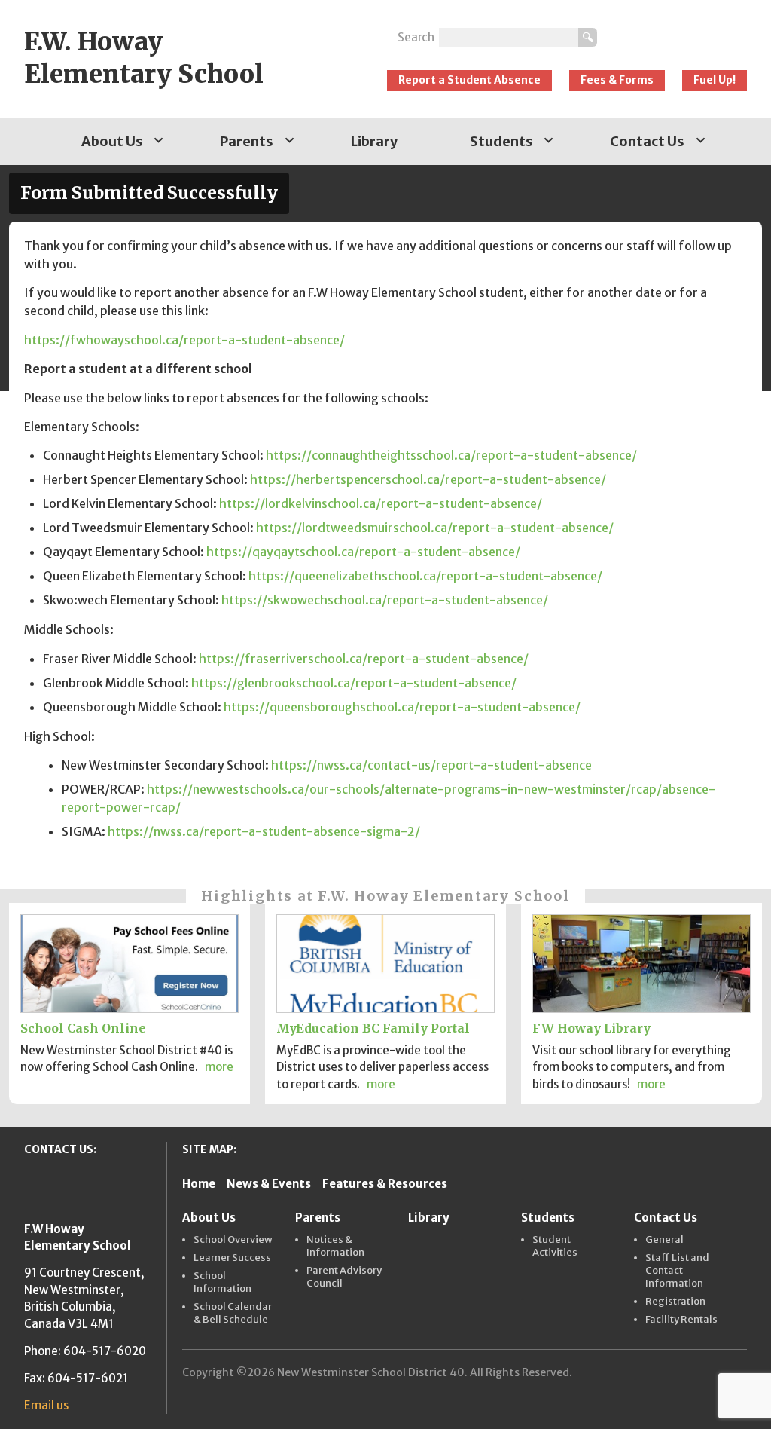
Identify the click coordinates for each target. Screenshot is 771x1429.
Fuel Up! (714, 80)
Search (416, 37)
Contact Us (647, 141)
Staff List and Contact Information (677, 1271)
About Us (112, 141)
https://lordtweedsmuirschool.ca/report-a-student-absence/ (435, 527)
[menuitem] (114, 141)
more (219, 1067)
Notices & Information (335, 1246)
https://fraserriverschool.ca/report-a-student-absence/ (364, 658)
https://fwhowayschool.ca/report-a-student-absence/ (184, 339)
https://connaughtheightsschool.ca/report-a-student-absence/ (451, 455)
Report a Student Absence (469, 80)
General (664, 1240)
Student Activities (554, 1246)
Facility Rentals (681, 1320)
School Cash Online (83, 1028)
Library (374, 141)
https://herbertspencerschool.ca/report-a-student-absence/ (428, 479)
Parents (246, 141)
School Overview (233, 1240)
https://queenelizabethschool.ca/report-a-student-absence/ (425, 575)
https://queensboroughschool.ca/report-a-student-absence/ (402, 706)
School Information (222, 1282)
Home (198, 1184)
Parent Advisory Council (344, 1277)
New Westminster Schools (679, 31)
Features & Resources (384, 1184)
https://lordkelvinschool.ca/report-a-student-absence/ (380, 503)
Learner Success (232, 1258)
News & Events (269, 1184)
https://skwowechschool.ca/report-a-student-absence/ (384, 599)
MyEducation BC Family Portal (373, 1028)
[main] (385, 544)
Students (501, 141)
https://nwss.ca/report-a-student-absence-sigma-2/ (264, 831)
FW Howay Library (591, 1028)
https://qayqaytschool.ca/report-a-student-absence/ (363, 551)
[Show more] (159, 141)
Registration (675, 1302)
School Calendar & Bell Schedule (233, 1313)
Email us (46, 1405)
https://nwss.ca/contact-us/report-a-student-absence (431, 765)
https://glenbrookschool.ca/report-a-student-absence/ (354, 682)
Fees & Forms (617, 80)
